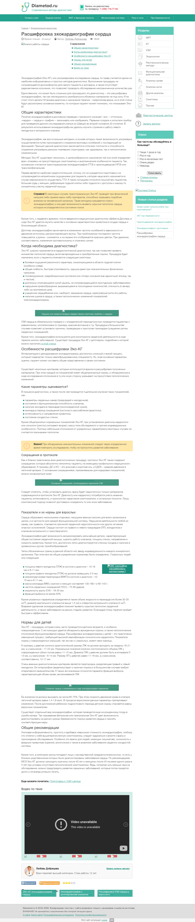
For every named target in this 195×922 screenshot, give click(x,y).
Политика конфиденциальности (90, 915)
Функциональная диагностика (155, 73)
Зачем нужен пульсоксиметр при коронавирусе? (153, 208)
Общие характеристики (86, 48)
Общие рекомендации (85, 64)
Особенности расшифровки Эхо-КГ (92, 56)
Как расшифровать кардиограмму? (118, 569)
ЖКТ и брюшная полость (81, 18)
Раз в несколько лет (151, 159)
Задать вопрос (151, 123)
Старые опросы (149, 177)
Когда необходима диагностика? (90, 52)
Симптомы (152, 99)
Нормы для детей (83, 60)
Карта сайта (37, 915)
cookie (104, 920)
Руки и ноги (138, 18)
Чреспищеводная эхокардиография (154, 222)
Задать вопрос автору (117, 868)
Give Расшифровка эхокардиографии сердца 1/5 (64, 883)
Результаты (146, 180)
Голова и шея (31, 18)
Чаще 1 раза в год (150, 152)
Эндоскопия (153, 56)
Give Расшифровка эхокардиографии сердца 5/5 (74, 883)
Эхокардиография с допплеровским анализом (74, 893)
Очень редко (147, 162)
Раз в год (145, 155)
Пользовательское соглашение (58, 915)
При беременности (160, 18)
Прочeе (150, 105)
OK (111, 920)
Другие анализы (155, 93)
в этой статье (48, 343)
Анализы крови (154, 80)
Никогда (144, 165)
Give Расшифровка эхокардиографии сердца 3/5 (69, 883)
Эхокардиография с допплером (152, 228)
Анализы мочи (154, 87)
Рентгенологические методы (157, 64)
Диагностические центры (158, 115)
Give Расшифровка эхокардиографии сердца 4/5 (72, 883)
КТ (147, 44)
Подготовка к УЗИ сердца (65, 781)
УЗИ (148, 50)
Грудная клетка (53, 18)
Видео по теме (81, 68)
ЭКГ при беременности (148, 215)
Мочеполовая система (112, 18)
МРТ (148, 37)
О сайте (26, 915)
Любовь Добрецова (76, 39)
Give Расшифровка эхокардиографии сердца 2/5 (66, 883)
